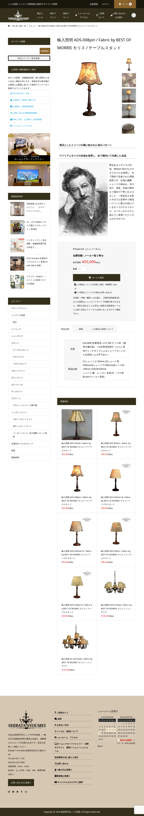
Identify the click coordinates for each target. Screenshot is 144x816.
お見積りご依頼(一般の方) (23, 100)
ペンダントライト (19, 412)
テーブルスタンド (21, 350)
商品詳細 (65, 329)
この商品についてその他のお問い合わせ (94, 292)
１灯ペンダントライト (23, 419)
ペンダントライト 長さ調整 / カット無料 (30, 435)
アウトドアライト (19, 308)
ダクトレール (17, 384)
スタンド (15, 343)
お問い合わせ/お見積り (119, 15)
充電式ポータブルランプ (22, 443)
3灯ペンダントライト (22, 426)
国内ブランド (66, 15)
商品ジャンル (40, 15)
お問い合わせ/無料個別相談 (24, 113)
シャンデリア (17, 336)
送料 (59, 718)
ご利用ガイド (101, 15)
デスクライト (19, 356)
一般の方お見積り (64, 769)
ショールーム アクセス (22, 125)
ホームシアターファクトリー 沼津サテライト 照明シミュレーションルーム (72, 747)
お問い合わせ (62, 763)
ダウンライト (17, 377)
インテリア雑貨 (18, 315)
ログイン (106, 4)
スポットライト (18, 370)
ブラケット (16, 398)
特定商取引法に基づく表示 (66, 757)
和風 (13, 450)
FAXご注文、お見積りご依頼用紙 (27, 119)
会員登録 (94, 4)
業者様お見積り (63, 776)
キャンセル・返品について (66, 731)
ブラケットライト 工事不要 (25, 405)
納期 (81, 329)
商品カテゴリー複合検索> (29, 58)
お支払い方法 (62, 725)
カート (126, 4)
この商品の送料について (102, 329)
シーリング (16, 329)
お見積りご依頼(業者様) (22, 106)
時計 (15, 322)
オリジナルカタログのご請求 (70, 782)
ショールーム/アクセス (83, 15)
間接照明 (15, 457)
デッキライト (17, 391)
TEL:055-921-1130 (20, 93)
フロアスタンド (20, 363)
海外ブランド (53, 15)
